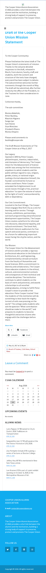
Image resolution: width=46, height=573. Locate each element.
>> (38, 385)
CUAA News (25, 349)
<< (8, 385)
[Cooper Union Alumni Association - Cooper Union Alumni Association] (23, 5)
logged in (20, 371)
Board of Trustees (15, 349)
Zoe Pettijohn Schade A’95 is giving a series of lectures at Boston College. (21, 452)
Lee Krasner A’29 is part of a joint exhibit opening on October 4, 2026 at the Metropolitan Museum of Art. (22, 472)
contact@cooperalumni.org (21, 508)
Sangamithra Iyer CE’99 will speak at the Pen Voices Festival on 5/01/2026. (22, 442)
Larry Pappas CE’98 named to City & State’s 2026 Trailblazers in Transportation (20, 431)
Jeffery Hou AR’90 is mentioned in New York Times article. (21, 461)
